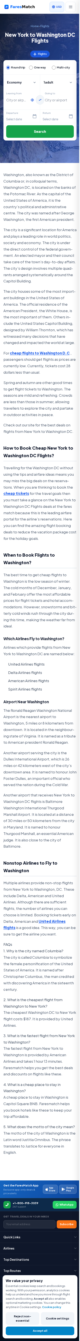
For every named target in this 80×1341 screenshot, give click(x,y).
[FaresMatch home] (22, 7)
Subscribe (67, 1224)
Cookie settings (57, 1318)
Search (40, 131)
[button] (58, 82)
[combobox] (17, 100)
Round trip (18, 67)
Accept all (40, 1330)
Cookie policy (51, 1307)
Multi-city (63, 67)
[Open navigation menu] (70, 7)
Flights (44, 26)
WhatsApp (67, 1204)
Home (35, 26)
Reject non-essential (22, 1318)
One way (40, 67)
